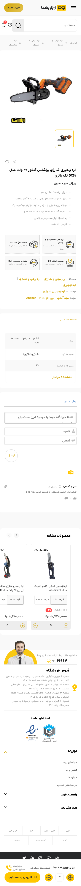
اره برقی (16, 840)
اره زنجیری (13, 43)
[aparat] (32, 859)
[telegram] (24, 859)
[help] (10, 25)
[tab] (68, 319)
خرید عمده (14, 8)
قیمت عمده (42, 600)
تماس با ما (71, 770)
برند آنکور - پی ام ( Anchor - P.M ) (46, 298)
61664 (59, 661)
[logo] (53, 8)
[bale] (49, 858)
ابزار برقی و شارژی (57, 43)
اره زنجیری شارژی (54, 291)
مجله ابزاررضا (70, 763)
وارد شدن (70, 401)
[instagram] (40, 859)
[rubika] (57, 859)
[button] (9, 535)
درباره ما (72, 778)
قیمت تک (59, 600)
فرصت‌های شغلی (67, 785)
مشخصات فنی (68, 320)
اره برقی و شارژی (34, 43)
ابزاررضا (73, 43)
